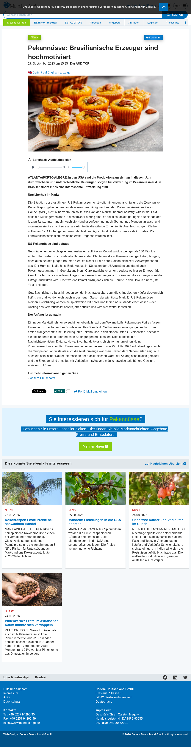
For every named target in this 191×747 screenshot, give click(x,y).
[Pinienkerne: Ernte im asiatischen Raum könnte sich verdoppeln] (32, 590)
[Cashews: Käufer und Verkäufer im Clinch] (159, 488)
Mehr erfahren (94, 446)
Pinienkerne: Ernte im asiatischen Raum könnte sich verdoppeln (32, 623)
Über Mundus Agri (16, 677)
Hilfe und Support (14, 689)
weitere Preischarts (42, 378)
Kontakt (40, 677)
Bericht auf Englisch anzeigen (52, 72)
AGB (6, 697)
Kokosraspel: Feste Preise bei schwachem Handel (29, 522)
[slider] (49, 167)
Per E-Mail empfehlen (92, 391)
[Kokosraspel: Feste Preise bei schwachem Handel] (32, 488)
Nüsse (34, 37)
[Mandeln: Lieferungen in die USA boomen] (95, 488)
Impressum (10, 693)
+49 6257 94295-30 (22, 714)
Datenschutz (11, 701)
